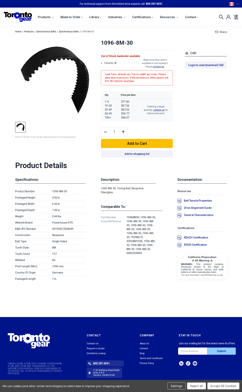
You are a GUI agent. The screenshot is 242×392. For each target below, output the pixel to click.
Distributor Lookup (96, 353)
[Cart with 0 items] (234, 17)
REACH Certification (196, 237)
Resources (168, 17)
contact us (158, 110)
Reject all (196, 386)
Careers (144, 348)
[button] (38, 340)
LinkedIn (181, 363)
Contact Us (158, 66)
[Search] (220, 17)
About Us (144, 343)
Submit (221, 351)
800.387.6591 (154, 3)
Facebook (195, 363)
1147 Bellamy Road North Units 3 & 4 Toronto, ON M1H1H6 (106, 372)
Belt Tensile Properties (198, 200)
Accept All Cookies (223, 386)
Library (94, 17)
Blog (142, 353)
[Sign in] (227, 17)
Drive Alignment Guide (198, 207)
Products (44, 17)
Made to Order (70, 17)
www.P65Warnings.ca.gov (212, 275)
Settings (176, 386)
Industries (115, 17)
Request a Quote (96, 348)
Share (223, 32)
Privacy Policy (147, 363)
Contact (190, 17)
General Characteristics (198, 215)
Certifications (141, 17)
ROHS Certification (195, 244)
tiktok (188, 363)
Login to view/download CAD (205, 65)
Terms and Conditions (151, 358)
